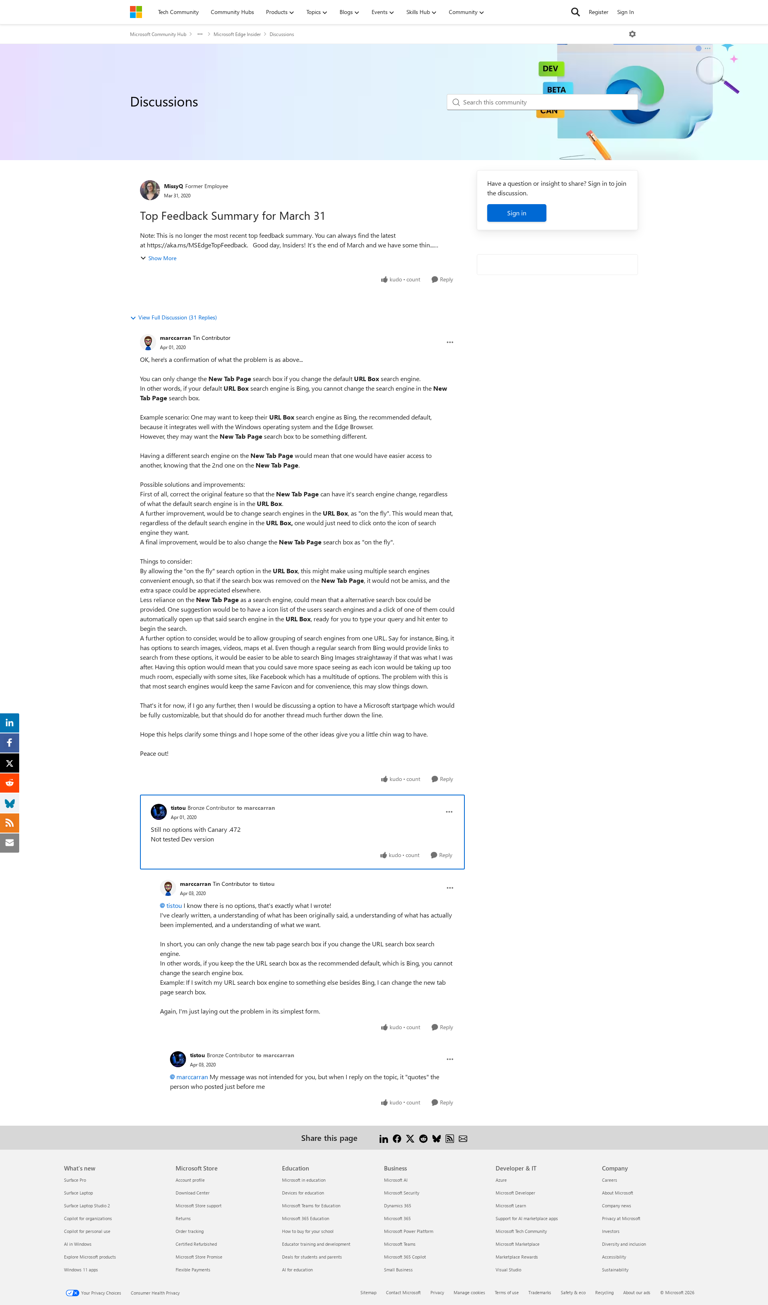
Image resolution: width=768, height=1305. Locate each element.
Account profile (190, 1180)
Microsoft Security (401, 1193)
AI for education (297, 1270)
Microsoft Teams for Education (311, 1206)
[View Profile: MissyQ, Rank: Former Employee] (150, 190)
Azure (501, 1180)
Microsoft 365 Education (305, 1218)
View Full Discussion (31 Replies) (177, 317)
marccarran (175, 337)
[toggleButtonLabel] (632, 34)
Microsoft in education (304, 1180)
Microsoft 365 (397, 1218)
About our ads (636, 1292)
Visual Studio (508, 1270)
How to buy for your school (308, 1231)
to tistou (263, 883)
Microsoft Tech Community (521, 1231)
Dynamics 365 (397, 1206)
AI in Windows (78, 1244)
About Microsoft (617, 1193)
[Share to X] (410, 1137)
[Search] (575, 12)
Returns (183, 1218)
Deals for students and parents (312, 1257)
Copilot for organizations (88, 1218)
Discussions (282, 34)
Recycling (604, 1292)
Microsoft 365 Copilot (405, 1257)
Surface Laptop (78, 1193)
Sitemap (368, 1292)
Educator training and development (316, 1244)
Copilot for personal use (87, 1231)
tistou (178, 807)
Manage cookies (469, 1292)
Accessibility (614, 1257)
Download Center (193, 1193)
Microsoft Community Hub (158, 34)
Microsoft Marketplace (518, 1244)
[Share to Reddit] (423, 1137)
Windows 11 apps (81, 1270)
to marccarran (256, 807)
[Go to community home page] (136, 12)
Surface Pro (75, 1180)
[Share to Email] (463, 1137)
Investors (611, 1231)
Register (598, 12)
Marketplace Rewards (517, 1257)
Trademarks (539, 1292)
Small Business (398, 1270)
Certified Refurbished (196, 1244)
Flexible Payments (193, 1270)
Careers (609, 1180)
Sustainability (615, 1270)
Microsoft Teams (400, 1244)
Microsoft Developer (515, 1193)
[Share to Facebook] (397, 1137)
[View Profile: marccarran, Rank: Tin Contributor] (148, 342)
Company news (616, 1206)
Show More (162, 258)
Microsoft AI (396, 1180)
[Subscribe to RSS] (450, 1137)
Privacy (437, 1292)
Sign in (516, 213)
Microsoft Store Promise (199, 1257)
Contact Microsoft (403, 1292)
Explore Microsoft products (90, 1257)
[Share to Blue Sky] (436, 1137)
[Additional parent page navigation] (200, 34)
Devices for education (303, 1193)
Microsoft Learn (511, 1206)
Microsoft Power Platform (408, 1231)
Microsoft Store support (199, 1206)
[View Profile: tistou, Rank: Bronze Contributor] (159, 812)
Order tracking (190, 1231)
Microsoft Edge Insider (237, 34)
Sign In (625, 12)
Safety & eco (573, 1292)
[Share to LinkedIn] (384, 1137)
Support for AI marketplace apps (527, 1218)
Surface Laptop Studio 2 (87, 1206)
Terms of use (507, 1292)
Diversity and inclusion (624, 1244)
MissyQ (173, 186)
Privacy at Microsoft (621, 1218)
